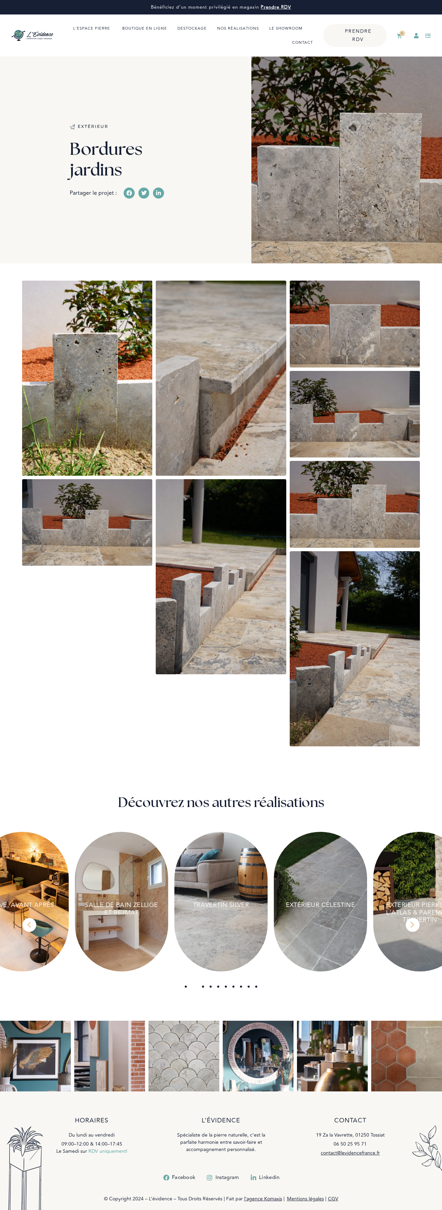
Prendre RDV (276, 7)
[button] (129, 193)
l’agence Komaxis (263, 1198)
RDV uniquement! (107, 1151)
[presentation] (29, 925)
